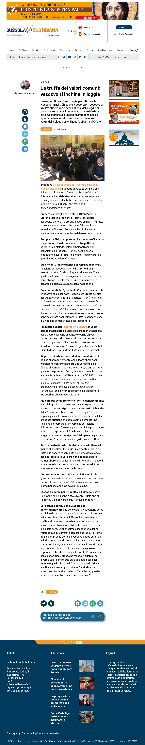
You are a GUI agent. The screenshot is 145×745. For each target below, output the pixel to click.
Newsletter (124, 34)
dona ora (124, 27)
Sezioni (35, 50)
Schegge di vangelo (19, 57)
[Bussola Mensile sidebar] (124, 113)
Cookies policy (29, 733)
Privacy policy (13, 733)
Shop (89, 50)
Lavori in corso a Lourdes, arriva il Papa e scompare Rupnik (61, 667)
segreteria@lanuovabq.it (19, 687)
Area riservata (104, 50)
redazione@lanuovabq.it (18, 684)
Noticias (91, 33)
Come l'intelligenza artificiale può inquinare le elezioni (62, 718)
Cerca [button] (132, 50)
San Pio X (103, 57)
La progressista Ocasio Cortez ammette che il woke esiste (60, 701)
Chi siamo (23, 50)
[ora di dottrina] (124, 138)
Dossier (78, 50)
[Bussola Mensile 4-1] (124, 88)
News (89, 27)
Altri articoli (73, 642)
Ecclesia (78, 67)
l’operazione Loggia (75, 326)
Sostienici (64, 50)
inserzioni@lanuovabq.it (18, 690)
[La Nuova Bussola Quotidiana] (33, 31)
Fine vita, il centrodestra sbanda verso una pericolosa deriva (61, 684)
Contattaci (121, 50)
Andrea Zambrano (25, 93)
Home (11, 50)
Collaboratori (49, 50)
